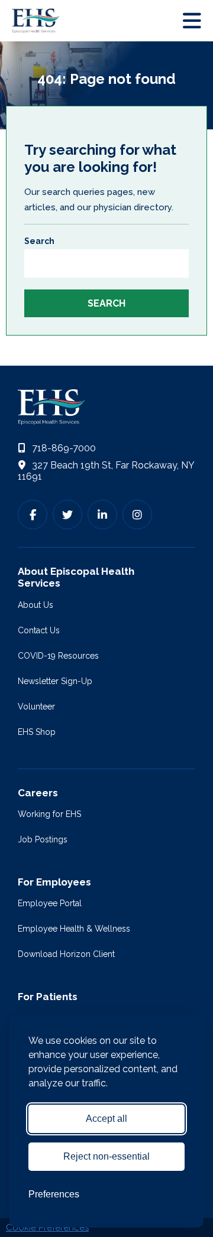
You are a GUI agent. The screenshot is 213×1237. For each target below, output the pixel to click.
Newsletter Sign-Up (55, 681)
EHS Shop (37, 732)
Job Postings (42, 839)
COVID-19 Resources (58, 655)
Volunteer (36, 706)
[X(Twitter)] (67, 514)
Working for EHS (49, 814)
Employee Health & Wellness (74, 928)
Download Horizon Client (66, 954)
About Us (35, 605)
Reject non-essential (106, 1156)
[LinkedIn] (102, 514)
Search (39, 241)
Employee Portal (50, 903)
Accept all (106, 1119)
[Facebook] (32, 514)
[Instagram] (137, 514)
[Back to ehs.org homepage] (106, 407)
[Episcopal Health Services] (38, 20)
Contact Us (39, 630)
